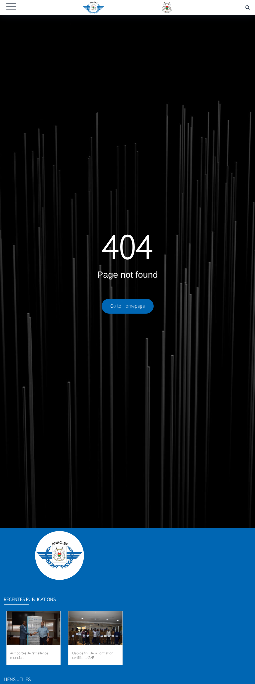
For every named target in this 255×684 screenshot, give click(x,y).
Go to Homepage (127, 306)
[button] (119, 638)
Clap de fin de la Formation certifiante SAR (92, 655)
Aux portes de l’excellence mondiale (29, 655)
